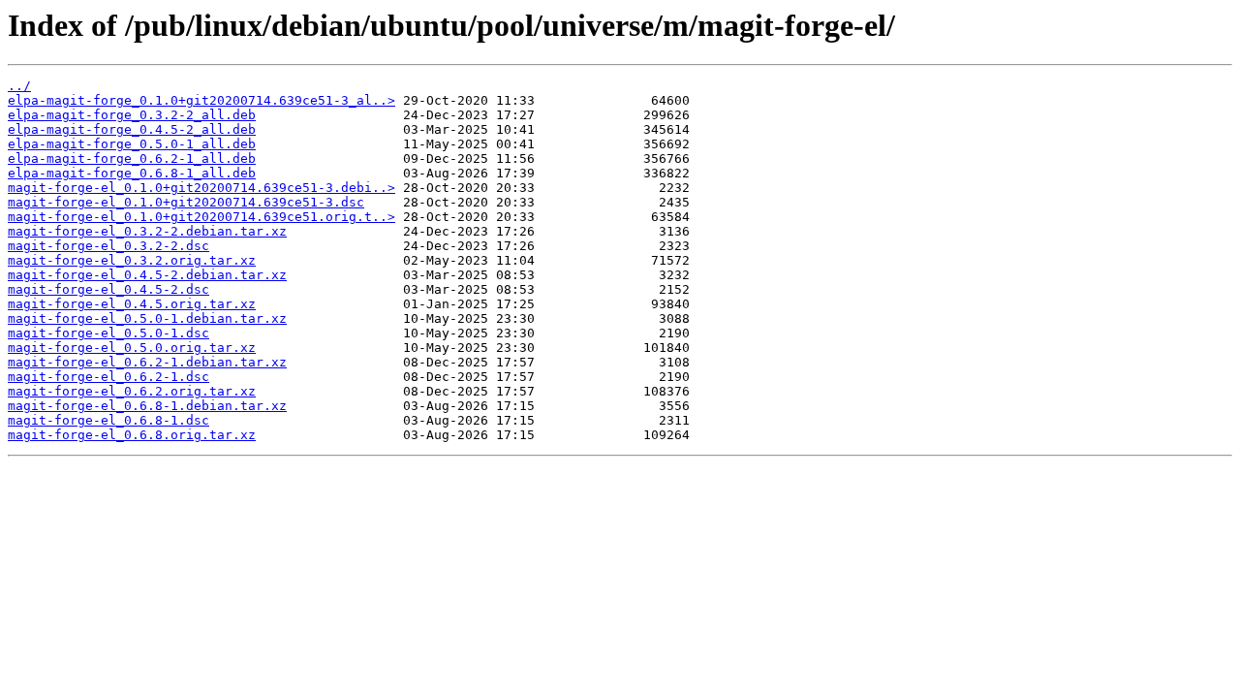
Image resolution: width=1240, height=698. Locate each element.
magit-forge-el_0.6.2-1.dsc (108, 376)
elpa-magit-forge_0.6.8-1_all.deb (132, 173)
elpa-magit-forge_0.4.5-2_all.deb (132, 129)
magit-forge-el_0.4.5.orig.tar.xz (132, 304)
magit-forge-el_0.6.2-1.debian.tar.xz (147, 362)
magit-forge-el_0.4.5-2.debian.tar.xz (147, 275)
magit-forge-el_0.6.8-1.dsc (108, 420)
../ (19, 86)
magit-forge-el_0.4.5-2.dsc (108, 289)
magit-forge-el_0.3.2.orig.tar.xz (132, 260)
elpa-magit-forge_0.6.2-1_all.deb (132, 158)
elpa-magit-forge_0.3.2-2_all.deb (132, 115)
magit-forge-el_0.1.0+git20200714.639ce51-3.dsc (186, 202)
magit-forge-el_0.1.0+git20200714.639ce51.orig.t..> (201, 216)
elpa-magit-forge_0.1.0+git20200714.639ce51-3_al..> (201, 100)
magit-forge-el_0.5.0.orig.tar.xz (132, 347)
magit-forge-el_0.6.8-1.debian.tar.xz (147, 405)
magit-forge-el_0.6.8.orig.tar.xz (132, 435)
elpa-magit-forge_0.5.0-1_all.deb (132, 144)
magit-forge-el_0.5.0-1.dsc (108, 333)
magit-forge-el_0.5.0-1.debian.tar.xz (147, 318)
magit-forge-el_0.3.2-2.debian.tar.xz (147, 231)
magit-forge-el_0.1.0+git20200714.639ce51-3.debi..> (201, 187)
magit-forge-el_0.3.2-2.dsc (108, 245)
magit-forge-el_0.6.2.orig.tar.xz (132, 391)
